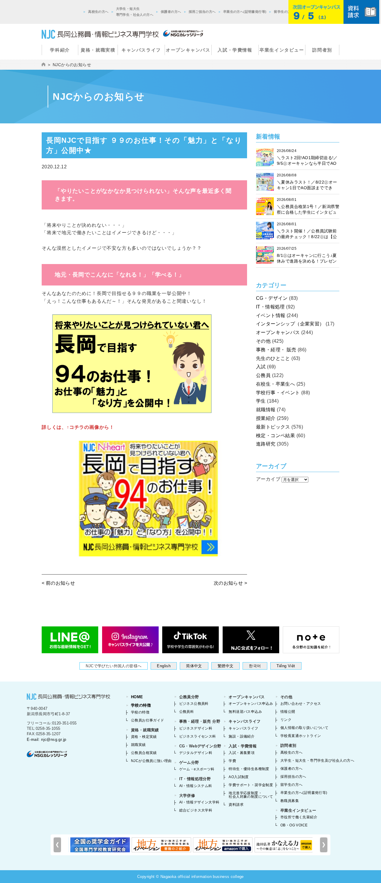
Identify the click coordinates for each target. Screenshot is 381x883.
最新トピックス (273, 426)
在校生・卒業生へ (275, 384)
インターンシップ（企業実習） (290, 323)
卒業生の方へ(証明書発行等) (245, 11)
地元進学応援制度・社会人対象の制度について (251, 794)
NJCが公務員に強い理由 (151, 761)
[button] (323, 844)
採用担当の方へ (293, 776)
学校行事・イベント (278, 392)
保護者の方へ (171, 11)
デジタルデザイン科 (196, 753)
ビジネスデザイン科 (196, 728)
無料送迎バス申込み (245, 711)
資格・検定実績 (144, 736)
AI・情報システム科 (195, 786)
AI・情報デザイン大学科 (199, 802)
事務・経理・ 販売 (276, 349)
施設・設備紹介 (241, 736)
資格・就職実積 (98, 49)
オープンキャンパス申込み (251, 703)
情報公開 (287, 711)
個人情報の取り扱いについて (304, 728)
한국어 (255, 666)
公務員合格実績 (144, 753)
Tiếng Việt (286, 666)
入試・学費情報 (235, 49)
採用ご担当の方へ (202, 11)
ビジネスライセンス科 (197, 736)
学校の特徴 (141, 705)
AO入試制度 (239, 777)
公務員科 (186, 711)
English (164, 666)
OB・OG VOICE (293, 825)
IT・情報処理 (270, 306)
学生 (261, 401)
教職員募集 (289, 801)
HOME (137, 697)
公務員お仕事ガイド (147, 720)
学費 (232, 761)
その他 (263, 341)
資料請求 (236, 804)
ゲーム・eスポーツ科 (197, 769)
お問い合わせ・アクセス (300, 703)
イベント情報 (270, 315)
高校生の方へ (98, 11)
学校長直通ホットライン (300, 736)
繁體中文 (226, 666)
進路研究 (266, 443)
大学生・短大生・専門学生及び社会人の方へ (317, 760)
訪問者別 (322, 49)
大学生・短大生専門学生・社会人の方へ (134, 11)
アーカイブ (268, 479)
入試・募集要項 (241, 753)
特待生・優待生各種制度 (249, 769)
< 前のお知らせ (58, 583)
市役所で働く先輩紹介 (298, 817)
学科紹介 (60, 49)
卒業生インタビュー (282, 49)
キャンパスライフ (141, 49)
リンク (285, 719)
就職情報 (266, 409)
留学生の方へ (284, 11)
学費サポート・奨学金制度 (251, 785)
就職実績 (138, 745)
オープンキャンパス (188, 49)
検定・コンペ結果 (275, 435)
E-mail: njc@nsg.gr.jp (46, 739)
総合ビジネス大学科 (196, 810)
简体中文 (194, 666)
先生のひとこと (273, 358)
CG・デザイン (272, 298)
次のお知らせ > (230, 583)
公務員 (263, 375)
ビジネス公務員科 (194, 703)
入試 (261, 366)
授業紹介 (266, 418)
